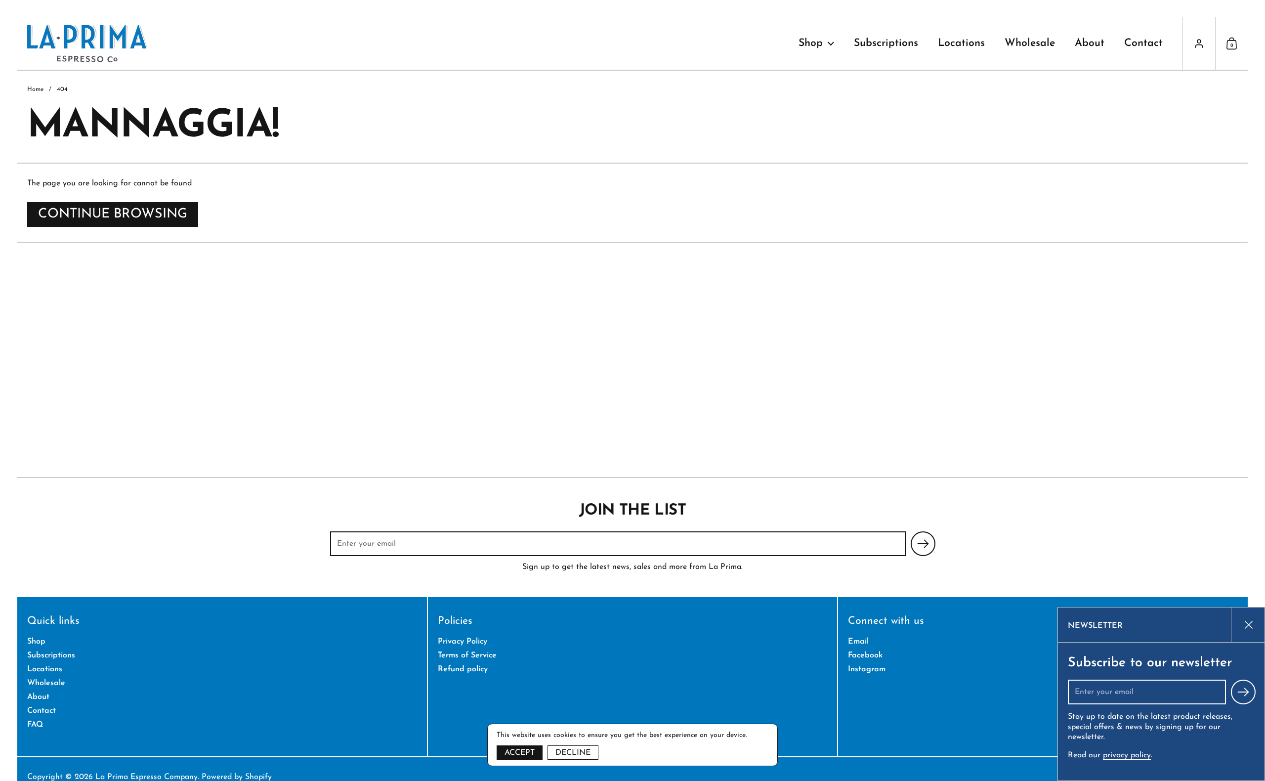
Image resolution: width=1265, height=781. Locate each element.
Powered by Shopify (237, 777)
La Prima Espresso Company (146, 777)
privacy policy (1127, 755)
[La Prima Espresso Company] (87, 43)
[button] (1231, 43)
